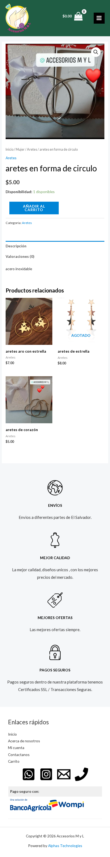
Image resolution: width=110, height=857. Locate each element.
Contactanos (19, 754)
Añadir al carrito (34, 208)
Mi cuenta (16, 747)
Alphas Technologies (65, 845)
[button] (96, 52)
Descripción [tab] (16, 246)
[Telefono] (81, 774)
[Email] (63, 774)
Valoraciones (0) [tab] (20, 256)
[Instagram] (46, 774)
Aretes (32, 149)
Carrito (13, 761)
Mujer (20, 149)
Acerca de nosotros (24, 741)
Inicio (9, 149)
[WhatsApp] (28, 774)
